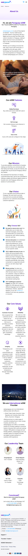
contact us (19, 290)
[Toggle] (6, 535)
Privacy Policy (12, 546)
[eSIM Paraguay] (6, 2)
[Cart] (23, 2)
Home (2, 6)
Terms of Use (4, 546)
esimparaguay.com (8, 31)
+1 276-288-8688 (12, 503)
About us (7, 6)
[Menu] (26, 2)
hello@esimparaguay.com (11, 531)
